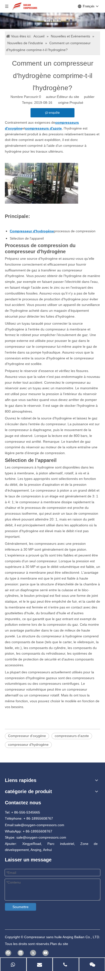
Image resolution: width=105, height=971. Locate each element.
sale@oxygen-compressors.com (39, 825)
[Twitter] (33, 953)
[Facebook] (8, 953)
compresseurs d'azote (72, 736)
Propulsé (76, 102)
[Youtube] (45, 953)
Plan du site (59, 944)
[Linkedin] (21, 953)
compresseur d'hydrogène (28, 744)
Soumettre (20, 907)
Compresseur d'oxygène (27, 736)
